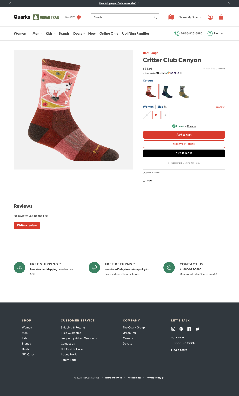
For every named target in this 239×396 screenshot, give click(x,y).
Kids (24, 338)
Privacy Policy (154, 377)
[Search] (155, 17)
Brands (26, 343)
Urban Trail (129, 333)
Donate (127, 343)
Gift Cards (28, 354)
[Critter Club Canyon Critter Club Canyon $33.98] (151, 91)
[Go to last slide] (10, 3)
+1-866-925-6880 (190, 269)
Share (149, 180)
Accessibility (134, 377)
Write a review (27, 225)
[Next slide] (228, 3)
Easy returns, (178, 163)
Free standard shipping (43, 269)
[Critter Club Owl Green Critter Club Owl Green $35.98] (184, 91)
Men (25, 333)
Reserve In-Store (184, 144)
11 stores (191, 126)
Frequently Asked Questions (79, 338)
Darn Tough (150, 53)
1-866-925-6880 (192, 33)
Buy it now (184, 153)
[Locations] (171, 17)
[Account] (210, 17)
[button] (221, 17)
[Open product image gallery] (73, 110)
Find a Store (179, 350)
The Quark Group (134, 327)
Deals (25, 349)
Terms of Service (113, 377)
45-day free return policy (131, 269)
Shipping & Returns (73, 327)
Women (27, 327)
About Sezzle (69, 354)
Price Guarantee (71, 333)
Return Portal (69, 360)
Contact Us (68, 343)
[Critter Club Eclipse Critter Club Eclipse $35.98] (167, 91)
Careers (128, 338)
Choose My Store (188, 17)
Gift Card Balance (72, 349)
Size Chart (220, 107)
